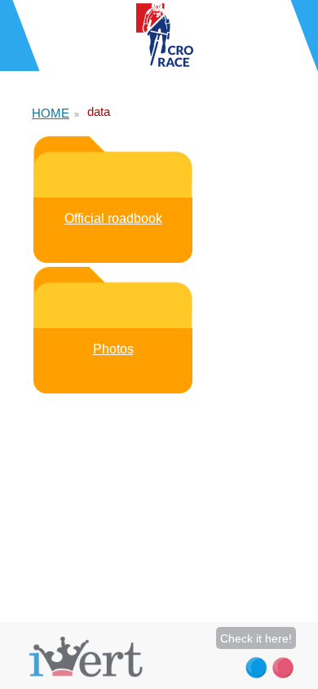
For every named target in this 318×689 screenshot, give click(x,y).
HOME (50, 113)
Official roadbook (113, 218)
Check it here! (256, 638)
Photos (113, 349)
